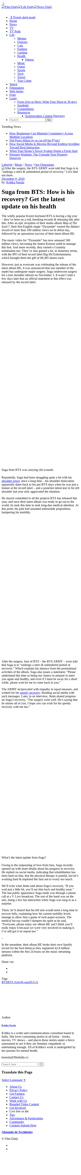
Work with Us (18, 1100)
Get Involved (17, 1107)
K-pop (25, 982)
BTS (4, 982)
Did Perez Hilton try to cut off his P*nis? (34, 140)
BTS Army (14, 982)
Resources (23, 112)
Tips (12, 1114)
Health (21, 56)
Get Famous (17, 1093)
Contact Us (16, 1097)
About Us (15, 1086)
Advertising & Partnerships (26, 1118)
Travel (21, 77)
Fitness (29, 59)
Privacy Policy (18, 1090)
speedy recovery (30, 692)
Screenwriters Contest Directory (45, 116)
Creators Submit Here (22, 1125)
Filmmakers (16, 87)
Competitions (25, 109)
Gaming (22, 52)
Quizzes (22, 42)
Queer (21, 66)
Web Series (16, 91)
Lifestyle (7, 164)
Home (13, 21)
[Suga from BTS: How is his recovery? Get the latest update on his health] (28, 1017)
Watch (13, 84)
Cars (20, 45)
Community (16, 1122)
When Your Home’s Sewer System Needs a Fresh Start (43, 151)
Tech (20, 73)
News (13, 24)
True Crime (24, 80)
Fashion (22, 49)
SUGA (33, 982)
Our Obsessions (44, 164)
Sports (21, 70)
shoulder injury (11, 481)
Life (12, 35)
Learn (13, 98)
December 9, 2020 (13, 178)
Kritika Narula (15, 182)
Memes (21, 38)
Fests (12, 94)
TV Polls (15, 31)
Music (21, 63)
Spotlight (23, 105)
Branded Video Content (24, 1104)
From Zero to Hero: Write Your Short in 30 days (47, 102)
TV (11, 28)
